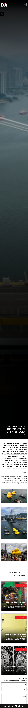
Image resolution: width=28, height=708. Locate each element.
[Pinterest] (22, 706)
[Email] (5, 706)
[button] (2, 14)
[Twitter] (8, 706)
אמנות (9, 572)
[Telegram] (12, 706)
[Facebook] (15, 706)
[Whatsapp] (19, 706)
